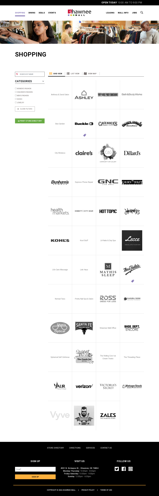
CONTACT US (106, 448)
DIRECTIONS (75, 448)
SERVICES (90, 448)
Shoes (19, 99)
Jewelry (20, 103)
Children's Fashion (25, 92)
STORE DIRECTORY (55, 448)
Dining (32, 13)
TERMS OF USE (106, 490)
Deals (42, 13)
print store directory (30, 121)
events (52, 13)
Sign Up (35, 477)
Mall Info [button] (123, 13)
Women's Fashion (24, 89)
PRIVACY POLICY (88, 490)
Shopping (20, 13)
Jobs (134, 13)
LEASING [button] (110, 13)
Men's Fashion (23, 96)
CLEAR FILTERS (25, 109)
